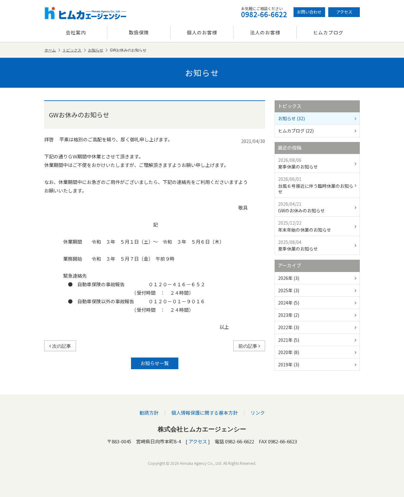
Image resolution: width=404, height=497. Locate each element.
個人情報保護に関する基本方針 (204, 412)
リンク (258, 412)
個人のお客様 (202, 32)
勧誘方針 (149, 412)
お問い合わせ (309, 12)
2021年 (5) (288, 340)
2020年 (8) (288, 352)
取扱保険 (139, 32)
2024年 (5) (288, 302)
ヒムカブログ (328, 32)
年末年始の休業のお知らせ (304, 226)
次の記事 (61, 346)
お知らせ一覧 (154, 363)
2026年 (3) (288, 278)
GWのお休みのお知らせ (301, 207)
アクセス (344, 12)
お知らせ (95, 50)
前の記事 (247, 346)
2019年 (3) (288, 364)
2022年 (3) (288, 327)
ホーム (50, 50)
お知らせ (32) (291, 118)
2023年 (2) (288, 315)
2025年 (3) (288, 290)
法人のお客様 (265, 32)
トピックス (71, 50)
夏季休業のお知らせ (298, 163)
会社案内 (76, 32)
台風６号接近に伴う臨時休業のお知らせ (315, 185)
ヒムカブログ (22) (296, 130)
